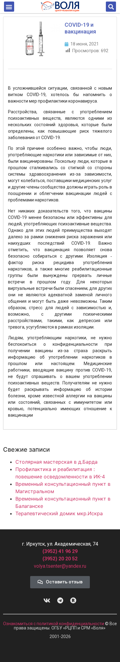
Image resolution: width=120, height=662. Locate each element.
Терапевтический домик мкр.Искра (59, 513)
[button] (9, 7)
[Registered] (73, 600)
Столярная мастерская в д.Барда (56, 462)
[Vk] (47, 600)
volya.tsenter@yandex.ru (60, 566)
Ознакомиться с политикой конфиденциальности (54, 623)
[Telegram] (60, 600)
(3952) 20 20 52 (60, 559)
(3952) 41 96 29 (60, 551)
